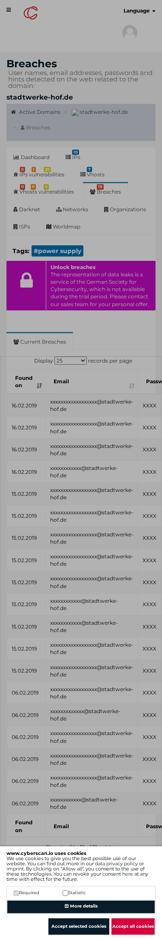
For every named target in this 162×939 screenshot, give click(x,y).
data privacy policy (116, 864)
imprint (15, 869)
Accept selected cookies (78, 926)
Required (29, 892)
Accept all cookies (133, 926)
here (127, 874)
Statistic (77, 892)
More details (83, 906)
